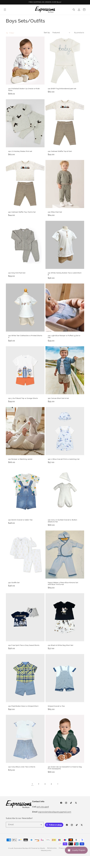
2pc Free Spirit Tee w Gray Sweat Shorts (23, 645)
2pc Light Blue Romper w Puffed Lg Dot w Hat (64, 336)
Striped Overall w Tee (56, 706)
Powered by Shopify (38, 848)
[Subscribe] (41, 824)
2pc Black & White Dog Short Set (60, 645)
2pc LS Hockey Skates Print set (20, 151)
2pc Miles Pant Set (55, 212)
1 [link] (32, 784)
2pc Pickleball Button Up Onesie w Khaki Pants (24, 89)
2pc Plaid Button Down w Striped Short (23, 706)
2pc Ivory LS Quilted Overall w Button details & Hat (62, 521)
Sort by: (47, 33)
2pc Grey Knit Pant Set (16, 273)
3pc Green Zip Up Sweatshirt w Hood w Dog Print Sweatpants (65, 768)
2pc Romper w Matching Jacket (20, 459)
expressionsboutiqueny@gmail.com (54, 812)
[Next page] (57, 783)
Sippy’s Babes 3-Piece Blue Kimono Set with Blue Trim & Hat (63, 583)
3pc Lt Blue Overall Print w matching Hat (63, 459)
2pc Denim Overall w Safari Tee (20, 520)
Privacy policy (63, 848)
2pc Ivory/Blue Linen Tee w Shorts (21, 767)
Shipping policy (46, 850)
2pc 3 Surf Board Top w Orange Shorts (23, 398)
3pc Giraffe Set (14, 582)
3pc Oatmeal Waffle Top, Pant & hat (22, 212)
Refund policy (52, 848)
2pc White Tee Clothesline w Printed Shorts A (25, 336)
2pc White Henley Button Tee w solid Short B (64, 274)
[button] (5, 9)
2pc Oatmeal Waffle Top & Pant (60, 151)
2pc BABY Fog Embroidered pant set (62, 88)
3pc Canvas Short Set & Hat (58, 398)
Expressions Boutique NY (22, 848)
